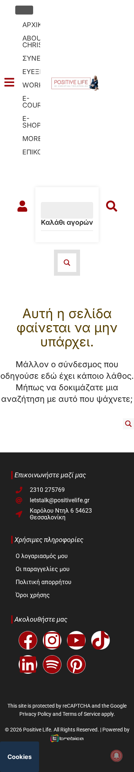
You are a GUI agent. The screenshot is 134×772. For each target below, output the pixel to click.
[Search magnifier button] (128, 423)
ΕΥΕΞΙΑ (31, 72)
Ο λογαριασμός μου (42, 556)
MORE (31, 138)
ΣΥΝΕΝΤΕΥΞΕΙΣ (31, 58)
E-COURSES (31, 102)
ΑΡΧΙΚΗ (31, 25)
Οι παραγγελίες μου (43, 569)
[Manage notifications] (116, 756)
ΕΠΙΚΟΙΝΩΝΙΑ (31, 152)
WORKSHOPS (31, 85)
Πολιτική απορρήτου (43, 582)
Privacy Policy (35, 714)
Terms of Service (81, 714)
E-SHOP (31, 122)
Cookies (19, 756)
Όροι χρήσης (33, 595)
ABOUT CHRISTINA (31, 41)
